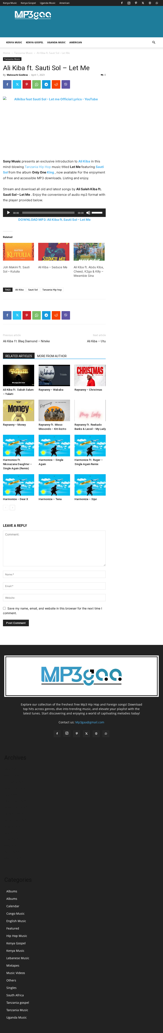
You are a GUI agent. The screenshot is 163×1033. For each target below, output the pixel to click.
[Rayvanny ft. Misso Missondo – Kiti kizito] (54, 410)
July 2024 (10, 795)
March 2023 (12, 858)
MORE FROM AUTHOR (52, 356)
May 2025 (11, 769)
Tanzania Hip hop (52, 289)
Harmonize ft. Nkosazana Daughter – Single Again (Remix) (17, 464)
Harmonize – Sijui (85, 499)
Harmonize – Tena (50, 499)
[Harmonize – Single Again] (54, 445)
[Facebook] (122, 3)
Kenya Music (10, 2)
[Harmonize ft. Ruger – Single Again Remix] (90, 445)
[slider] (98, 212)
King (50, 172)
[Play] (8, 213)
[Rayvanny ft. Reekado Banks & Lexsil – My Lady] (90, 410)
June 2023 (11, 839)
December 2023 (15, 801)
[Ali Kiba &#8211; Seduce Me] (53, 252)
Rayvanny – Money (14, 424)
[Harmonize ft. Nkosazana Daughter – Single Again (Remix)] (18, 445)
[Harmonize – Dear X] (18, 485)
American (64, 2)
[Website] (150, 3)
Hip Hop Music (16, 936)
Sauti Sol (33, 289)
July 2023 (10, 833)
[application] (54, 212)
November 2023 (15, 807)
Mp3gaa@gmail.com (89, 722)
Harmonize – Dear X (15, 499)
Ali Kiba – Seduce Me (52, 267)
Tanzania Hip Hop (38, 167)
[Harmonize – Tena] (54, 485)
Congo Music (15, 913)
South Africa (15, 995)
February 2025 (14, 782)
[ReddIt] (56, 84)
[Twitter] (143, 3)
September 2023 (16, 820)
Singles (11, 988)
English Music (16, 921)
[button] (154, 43)
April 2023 (11, 852)
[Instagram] (129, 3)
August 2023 (13, 826)
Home (6, 53)
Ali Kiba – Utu (96, 341)
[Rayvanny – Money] (18, 410)
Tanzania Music (23, 53)
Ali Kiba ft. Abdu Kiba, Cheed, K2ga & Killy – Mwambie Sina (89, 271)
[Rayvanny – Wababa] (54, 375)
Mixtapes (12, 965)
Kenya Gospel (28, 2)
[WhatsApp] (157, 3)
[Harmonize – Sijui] (90, 485)
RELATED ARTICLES (19, 356)
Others (11, 980)
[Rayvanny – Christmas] (90, 375)
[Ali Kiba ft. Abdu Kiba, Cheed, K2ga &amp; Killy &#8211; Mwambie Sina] (89, 252)
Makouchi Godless (17, 74)
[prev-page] (5, 507)
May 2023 (11, 845)
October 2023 (13, 814)
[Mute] (88, 213)
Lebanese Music (17, 958)
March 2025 (12, 775)
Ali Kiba (84, 161)
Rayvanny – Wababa (51, 389)
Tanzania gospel (17, 1003)
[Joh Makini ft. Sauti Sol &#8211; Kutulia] (18, 252)
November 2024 (15, 788)
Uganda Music (47, 2)
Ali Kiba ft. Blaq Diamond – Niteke (26, 341)
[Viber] (66, 84)
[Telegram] (46, 84)
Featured (12, 928)
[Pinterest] (136, 3)
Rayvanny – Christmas (88, 389)
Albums (11, 891)
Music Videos (15, 973)
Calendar (12, 906)
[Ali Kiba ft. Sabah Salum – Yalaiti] (18, 375)
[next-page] (12, 507)
